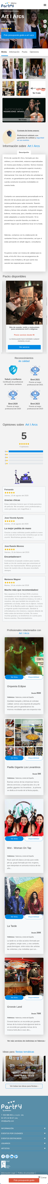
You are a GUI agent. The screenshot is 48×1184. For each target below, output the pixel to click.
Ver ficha (14, 677)
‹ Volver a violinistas (10, 11)
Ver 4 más (37, 93)
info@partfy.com (7, 1121)
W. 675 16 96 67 (7, 1118)
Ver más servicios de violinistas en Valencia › (26, 1041)
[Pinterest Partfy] (16, 1156)
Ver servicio (24, 347)
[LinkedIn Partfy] (12, 1156)
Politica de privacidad (26, 1173)
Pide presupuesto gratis (24, 1180)
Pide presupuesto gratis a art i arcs (19, 35)
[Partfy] (8, 4)
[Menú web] (45, 5)
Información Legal (8, 1173)
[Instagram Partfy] (7, 1156)
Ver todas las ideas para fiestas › (24, 1086)
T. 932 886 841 (7, 1115)
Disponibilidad (33, 677)
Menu (13, 3)
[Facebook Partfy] (3, 1156)
